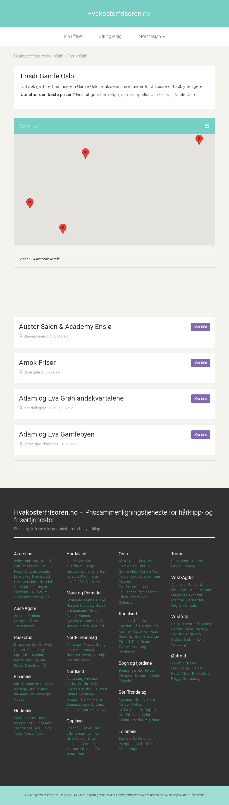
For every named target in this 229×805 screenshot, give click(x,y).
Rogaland (128, 613)
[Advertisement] (114, 292)
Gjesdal (125, 626)
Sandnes (126, 636)
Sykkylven (74, 621)
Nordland (75, 671)
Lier (49, 650)
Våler (40, 733)
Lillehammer (76, 733)
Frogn (18, 571)
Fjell (103, 571)
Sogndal (125, 681)
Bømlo (85, 571)
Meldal (124, 704)
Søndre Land (91, 744)
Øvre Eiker (33, 665)
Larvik (189, 629)
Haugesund (148, 626)
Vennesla (190, 605)
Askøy (71, 561)
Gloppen (125, 676)
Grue (32, 718)
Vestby (38, 597)
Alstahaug (74, 678)
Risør (34, 621)
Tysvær (124, 647)
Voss (100, 582)
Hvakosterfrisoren (118, 14)
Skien (123, 749)
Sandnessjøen (77, 704)
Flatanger (74, 644)
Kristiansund (76, 610)
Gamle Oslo (128, 566)
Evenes (71, 689)
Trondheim (139, 720)
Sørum (42, 592)
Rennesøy (151, 631)
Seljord (142, 744)
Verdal (86, 660)
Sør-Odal (34, 728)
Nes (17, 582)
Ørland (154, 720)
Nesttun (72, 571)
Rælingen (39, 587)
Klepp (137, 631)
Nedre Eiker (23, 660)
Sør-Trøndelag (132, 692)
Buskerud (23, 637)
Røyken (39, 660)
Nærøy (87, 655)
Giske (100, 600)
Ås (47, 597)
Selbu (146, 715)
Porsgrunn (127, 744)
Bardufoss (179, 561)
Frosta (89, 644)
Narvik (86, 699)
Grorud (144, 566)
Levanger (87, 650)
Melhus (137, 704)
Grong (101, 644)
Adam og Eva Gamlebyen (57, 434)
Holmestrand (188, 624)
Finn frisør (73, 36)
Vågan (82, 710)
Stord (89, 582)
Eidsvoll (33, 566)
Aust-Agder (25, 608)
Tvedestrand (24, 626)
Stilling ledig (110, 36)
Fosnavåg (74, 600)
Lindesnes (179, 595)
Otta (91, 738)
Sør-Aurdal (75, 749)
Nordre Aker (149, 571)
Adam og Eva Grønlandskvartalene (71, 398)
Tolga (47, 728)
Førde (149, 670)
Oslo (59, 56)
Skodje (71, 616)
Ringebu (73, 744)
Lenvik (176, 566)
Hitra (151, 699)
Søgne (176, 605)
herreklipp (109, 94)
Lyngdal (195, 595)
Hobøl (175, 673)
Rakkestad (201, 673)
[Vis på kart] (21, 336)
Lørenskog (22, 576)
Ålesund (97, 626)
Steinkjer (100, 655)
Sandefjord (192, 634)
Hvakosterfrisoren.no (33, 56)
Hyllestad (141, 676)
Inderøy (72, 650)
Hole (48, 644)
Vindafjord (127, 652)
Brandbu (73, 728)
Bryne (145, 642)
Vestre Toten (94, 749)
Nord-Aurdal (76, 738)
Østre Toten (75, 754)
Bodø (93, 684)
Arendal (20, 616)
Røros (136, 715)
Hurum (19, 650)
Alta (17, 684)
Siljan (154, 744)
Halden (197, 668)
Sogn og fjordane (135, 663)
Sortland (97, 704)
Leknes (72, 694)
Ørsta (84, 626)
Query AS (64, 795)
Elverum (20, 718)
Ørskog (72, 626)
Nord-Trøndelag (81, 637)
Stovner (152, 592)
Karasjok (21, 689)
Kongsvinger (24, 723)
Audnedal (179, 584)
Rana (97, 699)
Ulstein (89, 621)
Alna (122, 561)
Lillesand (21, 621)
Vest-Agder (182, 577)
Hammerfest (32, 684)
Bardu (83, 684)
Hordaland (76, 553)
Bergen (90, 566)
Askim (176, 663)
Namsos (73, 655)
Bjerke (132, 561)
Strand (124, 642)
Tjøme (200, 639)
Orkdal (124, 715)
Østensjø (125, 602)
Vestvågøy (98, 710)
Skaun (124, 720)
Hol (40, 644)
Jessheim (46, 571)
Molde (93, 610)
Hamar (43, 718)
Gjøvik (87, 728)
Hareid (101, 605)
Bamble (125, 738)
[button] (207, 126)
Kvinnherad (90, 576)
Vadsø (19, 699)
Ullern (123, 597)
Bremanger (128, 670)
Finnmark (23, 676)
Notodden (145, 738)
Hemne (139, 699)
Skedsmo (21, 592)
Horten (206, 624)
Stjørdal (72, 660)
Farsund (195, 584)
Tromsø (189, 566)
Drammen (22, 644)
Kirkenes (21, 694)
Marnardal (194, 600)
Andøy (71, 684)
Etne (95, 571)
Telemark (128, 731)
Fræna (89, 600)
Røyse (18, 665)
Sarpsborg (192, 678)
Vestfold (179, 616)
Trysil (18, 733)
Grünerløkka (128, 571)
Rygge (176, 678)
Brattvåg (87, 605)
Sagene (125, 582)
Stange (19, 728)
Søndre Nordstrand (134, 587)
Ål (44, 665)
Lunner (93, 733)
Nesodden (30, 582)
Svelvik (188, 639)
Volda (101, 621)
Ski (32, 592)
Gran (98, 728)
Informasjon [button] (149, 36)
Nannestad (41, 576)
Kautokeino (38, 689)
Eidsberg (190, 663)
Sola (138, 636)
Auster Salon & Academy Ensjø (65, 327)
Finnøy (142, 621)
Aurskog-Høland (38, 561)
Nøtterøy (201, 629)
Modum (38, 655)
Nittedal (45, 582)
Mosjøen (72, 699)
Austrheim (74, 566)
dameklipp (130, 94)
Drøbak (31, 571)
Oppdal (150, 710)
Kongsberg (35, 650)
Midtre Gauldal (131, 710)
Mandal (177, 600)
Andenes (92, 678)
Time (135, 642)
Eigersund (127, 621)
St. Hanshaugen (131, 592)
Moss (186, 673)
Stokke (176, 639)
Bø (135, 738)
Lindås (72, 582)
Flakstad (99, 689)
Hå (135, 626)
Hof (173, 624)
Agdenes (126, 699)
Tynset (29, 733)
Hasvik (49, 684)
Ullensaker (22, 597)
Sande (176, 634)
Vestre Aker (139, 597)
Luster (155, 676)
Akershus (23, 553)
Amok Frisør (37, 363)
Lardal (176, 629)
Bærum (19, 566)
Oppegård (22, 587)
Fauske (85, 689)
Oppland (74, 721)
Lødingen (86, 694)
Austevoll (85, 561)
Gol (34, 644)
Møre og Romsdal (83, 593)
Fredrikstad (180, 668)
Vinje (133, 749)
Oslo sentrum (149, 576)
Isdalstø (72, 576)
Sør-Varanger (40, 694)
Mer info (200, 327)
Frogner (145, 561)
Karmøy (125, 631)
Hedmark (23, 710)
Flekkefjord (180, 590)
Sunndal (85, 616)
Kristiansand (200, 590)
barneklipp (160, 94)
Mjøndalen (22, 655)
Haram (72, 605)
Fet (43, 566)
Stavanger (151, 636)
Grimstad (36, 616)
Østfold (178, 656)
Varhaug (139, 647)
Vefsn (70, 710)
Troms (177, 553)
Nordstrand (128, 576)
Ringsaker (43, 723)
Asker (18, 561)
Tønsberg (178, 644)
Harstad (196, 561)
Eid (140, 670)
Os (81, 582)
